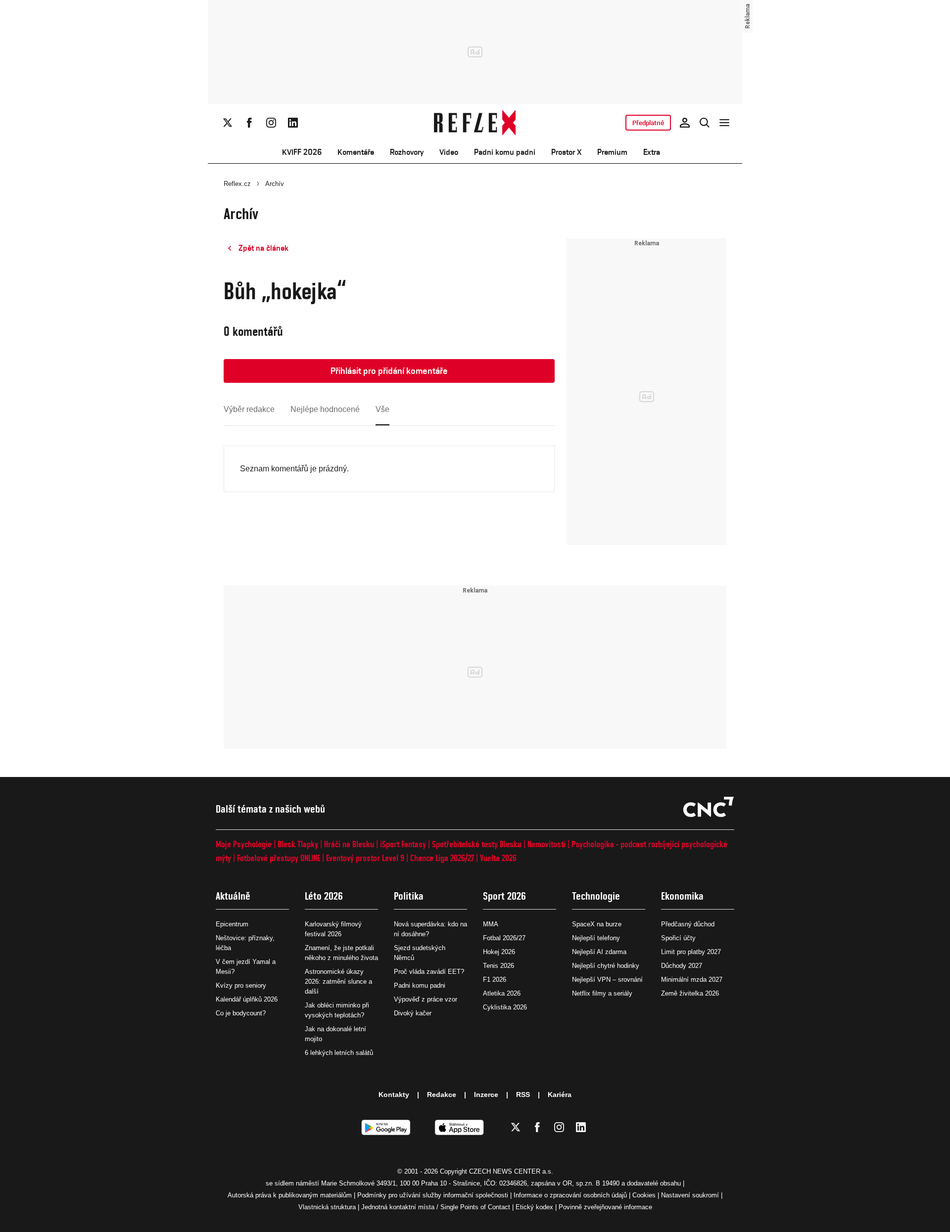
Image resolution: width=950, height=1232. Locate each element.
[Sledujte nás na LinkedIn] (293, 123)
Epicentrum (232, 924)
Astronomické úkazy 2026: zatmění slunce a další (338, 981)
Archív (274, 183)
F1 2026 (494, 979)
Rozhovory (407, 152)
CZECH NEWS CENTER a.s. (511, 1171)
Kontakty (394, 1094)
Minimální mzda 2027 (691, 979)
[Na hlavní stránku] (475, 123)
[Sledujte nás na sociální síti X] (228, 123)
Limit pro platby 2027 (691, 952)
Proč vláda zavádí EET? (429, 971)
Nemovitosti (546, 844)
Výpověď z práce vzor (425, 999)
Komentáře (355, 152)
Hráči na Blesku (349, 844)
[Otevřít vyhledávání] (704, 123)
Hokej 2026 (499, 952)
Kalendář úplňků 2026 (247, 999)
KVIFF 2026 (302, 152)
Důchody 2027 (681, 965)
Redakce (441, 1094)
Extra (651, 152)
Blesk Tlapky (298, 844)
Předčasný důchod (687, 924)
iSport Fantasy (403, 844)
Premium (612, 152)
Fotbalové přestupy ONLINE (278, 858)
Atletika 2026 (502, 993)
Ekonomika (682, 896)
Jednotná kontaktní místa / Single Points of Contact (435, 1207)
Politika (409, 896)
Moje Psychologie (244, 844)
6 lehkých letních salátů (339, 1052)
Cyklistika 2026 (505, 1007)
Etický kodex (534, 1207)
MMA (490, 924)
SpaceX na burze (596, 924)
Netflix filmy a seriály (602, 993)
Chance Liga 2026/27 (442, 858)
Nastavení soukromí (690, 1195)
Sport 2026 (504, 896)
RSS (523, 1094)
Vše (382, 409)
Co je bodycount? (241, 1013)
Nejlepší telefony (596, 938)
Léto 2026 (324, 896)
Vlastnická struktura (327, 1207)
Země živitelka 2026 (690, 993)
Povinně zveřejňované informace (605, 1207)
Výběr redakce (249, 409)
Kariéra (559, 1094)
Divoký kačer (412, 1013)
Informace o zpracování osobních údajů (570, 1195)
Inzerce (486, 1094)
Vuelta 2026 (498, 858)
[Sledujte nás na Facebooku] (249, 123)
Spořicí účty (678, 938)
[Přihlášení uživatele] (685, 123)
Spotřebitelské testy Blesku (477, 844)
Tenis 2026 (498, 965)
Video (448, 152)
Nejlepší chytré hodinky (605, 965)
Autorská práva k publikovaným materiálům (290, 1195)
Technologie (596, 896)
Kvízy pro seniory (241, 985)
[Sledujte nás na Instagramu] (271, 123)
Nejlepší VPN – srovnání (607, 979)
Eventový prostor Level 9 (365, 858)
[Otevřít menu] (724, 123)
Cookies (644, 1195)
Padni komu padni (504, 152)
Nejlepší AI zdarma (599, 952)
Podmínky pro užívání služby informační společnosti (432, 1195)
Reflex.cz (237, 183)
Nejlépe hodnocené (325, 409)
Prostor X (566, 152)
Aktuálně (233, 896)
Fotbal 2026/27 (504, 938)
